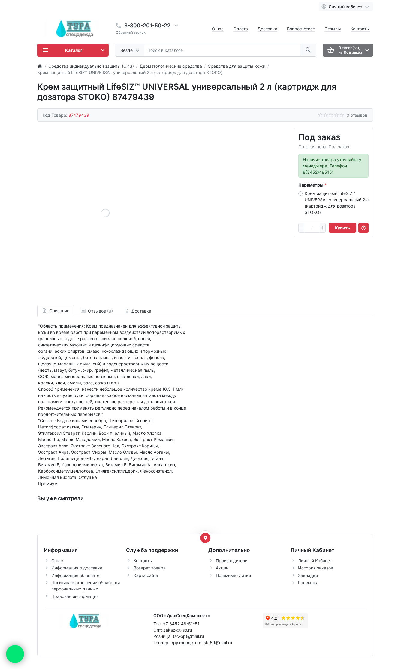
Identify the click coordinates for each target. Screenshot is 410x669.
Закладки (308, 575)
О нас (218, 28)
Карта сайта (146, 575)
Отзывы (332, 28)
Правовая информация (75, 596)
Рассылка (308, 582)
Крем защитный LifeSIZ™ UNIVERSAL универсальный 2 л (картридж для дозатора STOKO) (337, 203)
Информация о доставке (76, 567)
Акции (222, 567)
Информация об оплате (75, 575)
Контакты (360, 28)
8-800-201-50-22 (147, 25)
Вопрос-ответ (301, 28)
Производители (231, 560)
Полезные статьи (233, 575)
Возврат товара (150, 567)
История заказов (315, 567)
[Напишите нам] (15, 654)
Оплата (240, 28)
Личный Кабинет (315, 560)
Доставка (267, 28)
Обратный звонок (131, 32)
